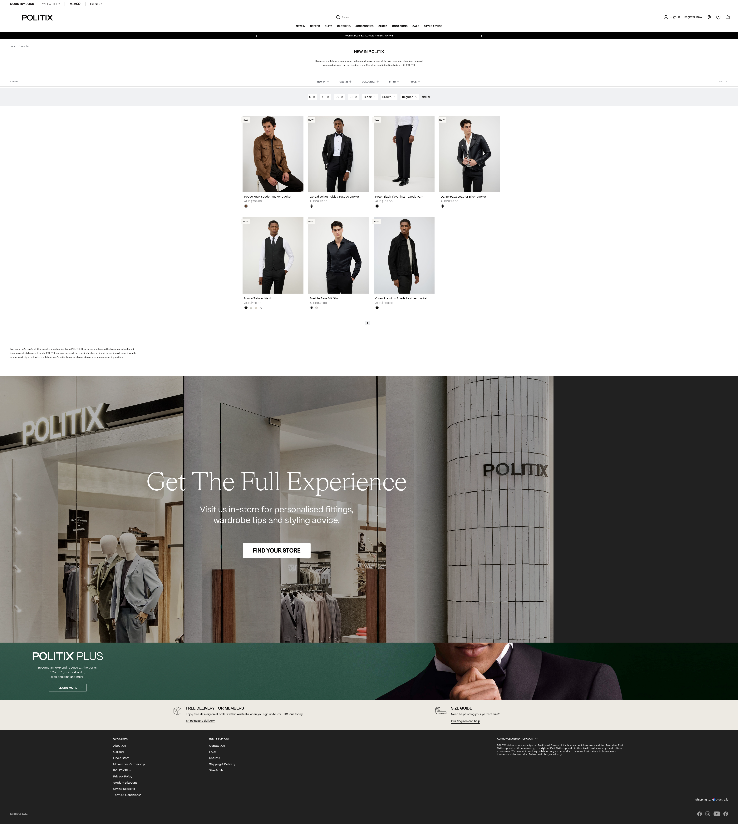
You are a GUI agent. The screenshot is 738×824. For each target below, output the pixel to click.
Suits (328, 26)
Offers (315, 26)
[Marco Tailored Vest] (273, 255)
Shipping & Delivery (222, 764)
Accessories (364, 26)
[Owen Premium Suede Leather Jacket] (404, 255)
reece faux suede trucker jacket (267, 196)
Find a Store (121, 758)
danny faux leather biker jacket (463, 196)
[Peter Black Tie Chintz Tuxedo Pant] (404, 154)
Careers (118, 752)
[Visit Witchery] (51, 4)
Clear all (426, 97)
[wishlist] (716, 17)
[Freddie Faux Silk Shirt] (338, 255)
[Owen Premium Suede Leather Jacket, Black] (377, 308)
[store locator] (706, 17)
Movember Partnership (129, 764)
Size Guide (216, 770)
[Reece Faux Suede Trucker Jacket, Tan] (246, 206)
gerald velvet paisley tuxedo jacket (334, 196)
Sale (415, 26)
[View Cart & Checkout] (727, 18)
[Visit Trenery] (96, 4)
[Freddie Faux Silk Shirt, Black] (311, 308)
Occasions (400, 26)
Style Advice (433, 26)
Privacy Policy (122, 776)
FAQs (212, 752)
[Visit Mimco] (75, 4)
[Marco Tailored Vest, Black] (246, 308)
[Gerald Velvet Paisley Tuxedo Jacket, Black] (311, 206)
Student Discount (125, 782)
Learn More (67, 688)
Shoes (382, 26)
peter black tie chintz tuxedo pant (399, 196)
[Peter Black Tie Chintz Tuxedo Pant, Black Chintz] (377, 206)
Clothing (344, 26)
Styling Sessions (124, 789)
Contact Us (217, 746)
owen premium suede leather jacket (401, 298)
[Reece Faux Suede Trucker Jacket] (273, 154)
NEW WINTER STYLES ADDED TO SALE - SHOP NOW (369, 35)
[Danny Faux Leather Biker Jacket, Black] (443, 206)
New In (300, 26)
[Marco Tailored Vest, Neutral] (256, 308)
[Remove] (314, 97)
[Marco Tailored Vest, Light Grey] (251, 308)
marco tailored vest (257, 298)
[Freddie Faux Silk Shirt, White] (316, 308)
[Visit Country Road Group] (22, 4)
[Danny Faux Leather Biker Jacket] (469, 154)
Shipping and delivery (200, 721)
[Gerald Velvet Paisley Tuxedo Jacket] (338, 154)
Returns (214, 758)
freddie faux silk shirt (325, 298)
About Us (119, 746)
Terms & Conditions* (127, 795)
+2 (261, 308)
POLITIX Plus (122, 770)
